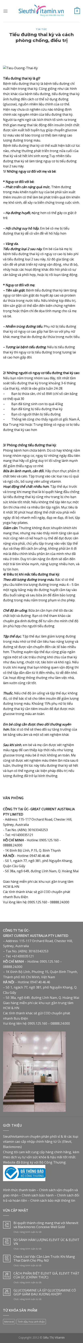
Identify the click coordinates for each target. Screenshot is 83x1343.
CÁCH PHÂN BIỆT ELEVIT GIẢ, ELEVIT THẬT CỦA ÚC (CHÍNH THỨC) (46, 1275)
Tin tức (41, 29)
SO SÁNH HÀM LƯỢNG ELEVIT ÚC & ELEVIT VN (46, 1242)
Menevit (9, 1321)
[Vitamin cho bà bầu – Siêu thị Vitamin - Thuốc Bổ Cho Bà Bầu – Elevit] (42, 11)
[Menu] (5, 11)
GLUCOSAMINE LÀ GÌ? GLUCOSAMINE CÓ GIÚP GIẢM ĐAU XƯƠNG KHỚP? (44, 1292)
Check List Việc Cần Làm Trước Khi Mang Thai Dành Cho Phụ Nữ (44, 1258)
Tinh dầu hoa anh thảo (31, 1321)
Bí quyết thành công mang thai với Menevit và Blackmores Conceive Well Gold (45, 1225)
